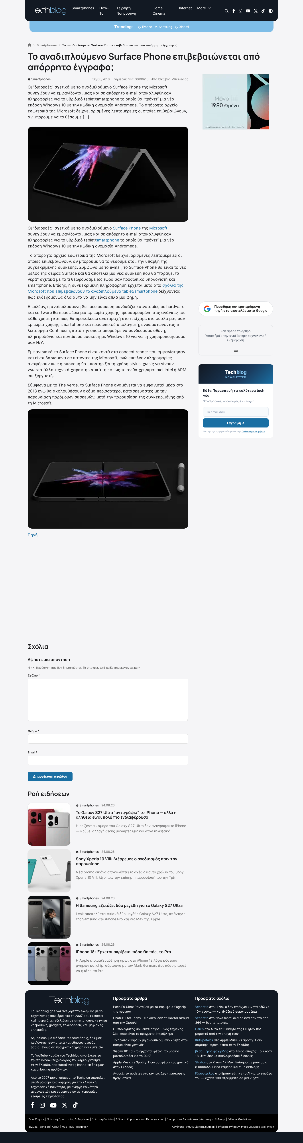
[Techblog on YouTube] (248, 10)
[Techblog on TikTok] (263, 10)
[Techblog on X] (256, 10)
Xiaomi (184, 27)
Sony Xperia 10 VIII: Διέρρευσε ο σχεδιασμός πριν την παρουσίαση (126, 861)
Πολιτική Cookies (103, 1119)
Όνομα (33, 731)
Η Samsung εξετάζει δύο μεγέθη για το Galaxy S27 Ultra (129, 905)
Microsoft (158, 228)
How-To (104, 11)
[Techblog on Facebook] (233, 10)
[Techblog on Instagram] (240, 10)
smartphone (107, 240)
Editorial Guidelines (239, 1119)
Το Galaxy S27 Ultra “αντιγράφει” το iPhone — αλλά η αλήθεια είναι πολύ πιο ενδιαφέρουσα (126, 815)
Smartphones (83, 8)
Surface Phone (127, 228)
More (201, 8)
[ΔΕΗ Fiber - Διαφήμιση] (236, 101)
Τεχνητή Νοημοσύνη (126, 11)
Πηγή (33, 535)
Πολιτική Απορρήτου (253, 431)
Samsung (165, 27)
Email (32, 752)
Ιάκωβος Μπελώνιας (173, 79)
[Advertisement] (108, 589)
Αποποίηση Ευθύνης (212, 1119)
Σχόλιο (34, 675)
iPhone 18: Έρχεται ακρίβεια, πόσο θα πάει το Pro (123, 951)
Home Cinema (159, 11)
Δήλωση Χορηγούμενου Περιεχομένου (140, 1119)
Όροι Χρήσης (37, 1119)
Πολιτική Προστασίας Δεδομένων (68, 1119)
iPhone (147, 27)
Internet (185, 8)
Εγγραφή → (236, 423)
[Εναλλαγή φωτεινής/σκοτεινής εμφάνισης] (271, 11)
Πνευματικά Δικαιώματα (182, 1119)
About (55, 1126)
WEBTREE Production (74, 1126)
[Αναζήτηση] (227, 11)
